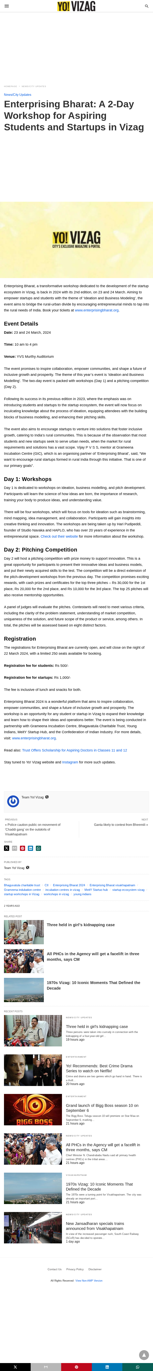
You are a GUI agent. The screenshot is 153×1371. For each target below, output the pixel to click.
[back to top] (144, 1355)
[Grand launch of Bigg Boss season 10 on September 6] (33, 1109)
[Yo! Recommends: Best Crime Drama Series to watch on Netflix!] (33, 1070)
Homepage (10, 86)
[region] (76, 46)
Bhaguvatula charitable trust (22, 885)
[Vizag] (76, 6)
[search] (146, 6)
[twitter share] (6, 848)
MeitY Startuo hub (96, 889)
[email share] (14, 848)
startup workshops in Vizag (21, 894)
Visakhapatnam (76, 1175)
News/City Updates (34, 86)
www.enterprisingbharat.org (97, 310)
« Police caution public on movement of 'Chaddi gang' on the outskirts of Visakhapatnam (32, 829)
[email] (46, 1367)
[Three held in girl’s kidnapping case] (24, 932)
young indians (82, 894)
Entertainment (76, 1057)
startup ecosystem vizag (128, 889)
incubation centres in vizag (62, 889)
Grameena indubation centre (22, 889)
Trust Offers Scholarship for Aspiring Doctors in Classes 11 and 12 (74, 750)
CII (46, 885)
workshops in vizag (56, 894)
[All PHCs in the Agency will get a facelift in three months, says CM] (24, 961)
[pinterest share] (22, 848)
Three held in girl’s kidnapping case (81, 925)
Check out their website (59, 536)
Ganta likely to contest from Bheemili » (121, 824)
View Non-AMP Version (89, 1280)
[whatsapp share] (38, 848)
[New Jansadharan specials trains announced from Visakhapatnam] (33, 1227)
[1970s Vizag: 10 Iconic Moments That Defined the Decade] (24, 990)
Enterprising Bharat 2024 (69, 885)
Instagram (70, 762)
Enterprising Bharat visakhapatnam (112, 885)
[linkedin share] (30, 848)
